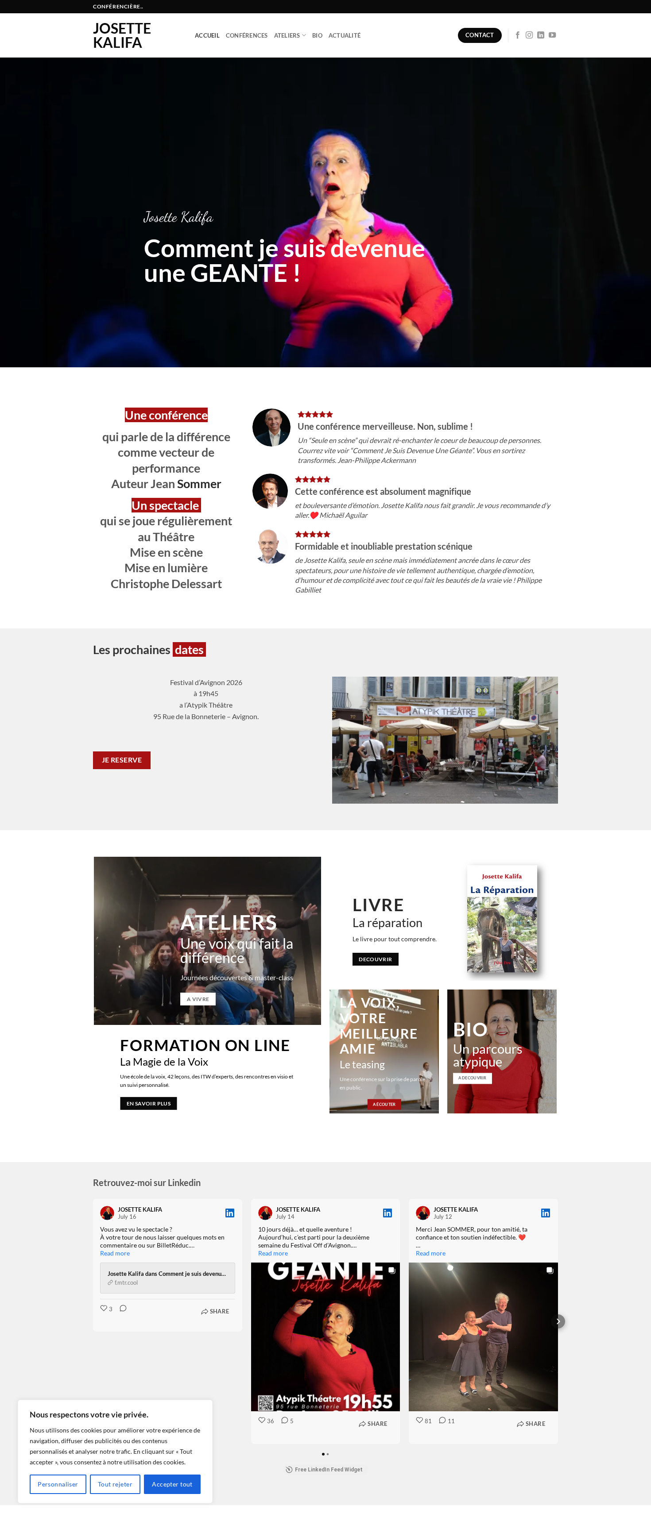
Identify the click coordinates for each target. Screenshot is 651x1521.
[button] (93, 1321)
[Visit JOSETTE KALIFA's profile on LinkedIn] (109, 1213)
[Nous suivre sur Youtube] (552, 35)
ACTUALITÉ (344, 35)
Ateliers (287, 35)
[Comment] (120, 1315)
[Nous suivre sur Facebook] (517, 35)
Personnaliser (58, 1484)
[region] (115, 1451)
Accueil (207, 35)
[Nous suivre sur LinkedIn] (540, 35)
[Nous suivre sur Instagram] (529, 35)
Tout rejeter (115, 1484)
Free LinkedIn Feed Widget (329, 1470)
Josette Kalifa (122, 35)
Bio (317, 35)
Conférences (247, 35)
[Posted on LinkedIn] (230, 1213)
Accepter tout (172, 1484)
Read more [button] (115, 1253)
